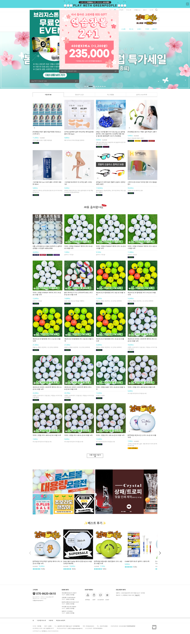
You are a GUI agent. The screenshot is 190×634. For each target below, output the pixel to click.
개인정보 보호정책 (60, 620)
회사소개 (128, 10)
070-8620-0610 (46, 593)
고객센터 (121, 10)
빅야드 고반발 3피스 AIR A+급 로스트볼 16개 (110, 435)
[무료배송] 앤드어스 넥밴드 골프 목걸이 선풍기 (142, 132)
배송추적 (137, 595)
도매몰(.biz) (137, 10)
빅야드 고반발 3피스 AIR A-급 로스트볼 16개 (78, 435)
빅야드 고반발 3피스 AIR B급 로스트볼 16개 (141, 387)
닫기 (76, 81)
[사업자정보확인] (131, 626)
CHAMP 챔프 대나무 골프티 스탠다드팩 (137, 561)
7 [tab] (100, 86)
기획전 (147, 29)
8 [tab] (103, 86)
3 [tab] (89, 86)
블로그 (145, 10)
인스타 (151, 10)
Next (159, 18)
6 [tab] (98, 86)
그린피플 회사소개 (41, 620)
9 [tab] (105, 86)
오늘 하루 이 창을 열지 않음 (39, 81)
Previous (159, 20)
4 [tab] (93, 86)
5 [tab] (96, 86)
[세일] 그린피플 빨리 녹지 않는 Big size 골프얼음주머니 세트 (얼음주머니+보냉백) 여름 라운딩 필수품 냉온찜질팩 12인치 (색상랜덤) (110, 134)
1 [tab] (85, 86)
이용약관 (51, 620)
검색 (156, 10)
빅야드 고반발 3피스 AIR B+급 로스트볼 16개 (47, 435)
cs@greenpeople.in (38, 600)
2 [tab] (87, 86)
